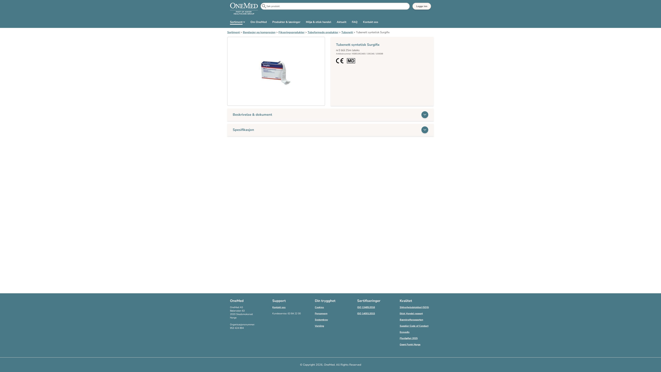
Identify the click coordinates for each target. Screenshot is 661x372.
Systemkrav (321, 319)
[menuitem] (237, 23)
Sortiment (233, 32)
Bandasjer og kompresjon (259, 32)
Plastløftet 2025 (409, 338)
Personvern (321, 313)
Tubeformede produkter (323, 32)
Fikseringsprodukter (292, 32)
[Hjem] (244, 9)
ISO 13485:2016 (366, 307)
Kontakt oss (279, 307)
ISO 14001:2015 (366, 313)
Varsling (319, 326)
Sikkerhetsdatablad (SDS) (414, 307)
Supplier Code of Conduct (414, 326)
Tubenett (347, 32)
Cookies (319, 307)
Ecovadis (405, 332)
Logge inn (421, 6)
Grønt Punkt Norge (410, 344)
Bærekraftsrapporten (411, 319)
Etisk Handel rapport (411, 313)
